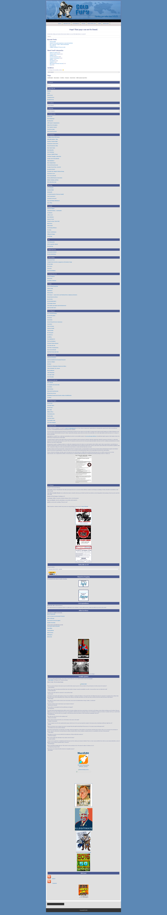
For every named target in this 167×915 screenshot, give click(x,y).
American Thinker (51, 361)
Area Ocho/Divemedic (52, 313)
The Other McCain (51, 345)
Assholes (52, 62)
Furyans (67, 77)
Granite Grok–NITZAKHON (53, 158)
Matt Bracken (50, 632)
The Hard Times (50, 418)
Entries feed (50, 95)
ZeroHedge (49, 236)
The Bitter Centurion (51, 280)
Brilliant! (52, 55)
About (59, 23)
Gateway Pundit (50, 328)
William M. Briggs (51, 234)
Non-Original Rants (51, 162)
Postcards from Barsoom (52, 164)
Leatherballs (76, 23)
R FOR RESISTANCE (51, 301)
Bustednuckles (50, 150)
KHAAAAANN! (53, 41)
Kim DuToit (49, 278)
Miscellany (106, 23)
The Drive (49, 268)
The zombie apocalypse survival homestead (56, 305)
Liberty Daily (50, 288)
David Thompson (51, 276)
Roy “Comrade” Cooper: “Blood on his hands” (59, 44)
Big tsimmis (52, 60)
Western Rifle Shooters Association (54, 177)
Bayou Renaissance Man (52, 145)
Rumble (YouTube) (51, 622)
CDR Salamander (51, 242)
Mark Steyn (49, 223)
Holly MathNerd (50, 160)
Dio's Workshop (50, 152)
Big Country (56, 77)
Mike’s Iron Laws (92, 23)
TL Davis (49, 229)
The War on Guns (51, 129)
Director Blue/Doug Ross (52, 286)
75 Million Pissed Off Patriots (53, 137)
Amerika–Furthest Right (52, 141)
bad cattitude (50, 382)
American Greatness (51, 357)
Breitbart (49, 364)
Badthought (50, 77)
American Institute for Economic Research (56, 359)
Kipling (83, 23)
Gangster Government (54, 58)
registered (70, 428)
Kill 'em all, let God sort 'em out (56, 63)
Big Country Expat (51, 147)
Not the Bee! (50, 407)
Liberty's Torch (50, 219)
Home (99, 23)
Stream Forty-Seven (51, 393)
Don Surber (49, 324)
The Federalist (50, 376)
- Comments (54, 883)
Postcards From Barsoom (52, 391)
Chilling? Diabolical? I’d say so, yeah (57, 47)
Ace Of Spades (50, 187)
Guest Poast (72, 77)
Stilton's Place (50, 411)
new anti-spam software (91, 436)
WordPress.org (50, 99)
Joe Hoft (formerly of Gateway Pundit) (55, 194)
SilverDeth (49, 636)
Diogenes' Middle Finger (52, 154)
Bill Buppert (49, 634)
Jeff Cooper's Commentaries (53, 122)
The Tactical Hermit (51, 175)
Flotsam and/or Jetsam (55, 54)
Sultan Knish (50, 225)
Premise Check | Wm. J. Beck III (54, 167)
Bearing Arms (50, 120)
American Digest (50, 208)
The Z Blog (49, 202)
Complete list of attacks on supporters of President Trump (59, 262)
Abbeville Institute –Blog (52, 139)
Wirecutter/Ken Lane (51, 182)
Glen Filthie (49, 628)
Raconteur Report (51, 169)
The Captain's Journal (52, 127)
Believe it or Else (53, 52)
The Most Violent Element (52, 343)
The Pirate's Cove (51, 173)
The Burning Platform (51, 227)
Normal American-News (52, 297)
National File (50, 292)
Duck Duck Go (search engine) (53, 620)
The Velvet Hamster (51, 422)
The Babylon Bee (51, 413)
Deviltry (62, 77)
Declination (49, 212)
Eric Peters (49, 266)
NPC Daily (49, 409)
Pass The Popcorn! (54, 56)
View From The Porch (52, 131)
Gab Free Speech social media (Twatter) (56, 616)
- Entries (53, 878)
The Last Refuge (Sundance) (53, 200)
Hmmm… (52, 59)
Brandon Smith (50, 189)
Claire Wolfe (50, 680)
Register (49, 90)
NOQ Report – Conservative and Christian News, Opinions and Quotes (62, 294)
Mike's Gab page (50, 618)
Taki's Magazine (50, 372)
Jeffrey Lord (50, 214)
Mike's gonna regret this (81, 77)
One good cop (53, 45)
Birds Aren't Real (51, 259)
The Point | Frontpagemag (52, 347)
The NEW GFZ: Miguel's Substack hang (55, 171)
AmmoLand (49, 116)
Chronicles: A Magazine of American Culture (56, 366)
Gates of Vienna (50, 326)
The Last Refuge (87, 852)
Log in (48, 93)
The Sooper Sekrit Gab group (53, 626)
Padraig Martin (50, 630)
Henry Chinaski (84, 506)
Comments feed (50, 97)
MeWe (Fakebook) (51, 614)
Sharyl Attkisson (50, 370)
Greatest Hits (66, 23)
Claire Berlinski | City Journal (53, 368)
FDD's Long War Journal (52, 244)
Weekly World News (51, 254)
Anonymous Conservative (52, 143)
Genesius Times (50, 405)
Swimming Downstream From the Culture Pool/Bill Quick (59, 395)
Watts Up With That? (51, 307)
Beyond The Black (51, 315)
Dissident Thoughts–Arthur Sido (54, 156)
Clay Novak (49, 319)
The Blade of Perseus (51, 198)
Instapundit (49, 192)
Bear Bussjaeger (50, 118)
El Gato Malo (50, 264)
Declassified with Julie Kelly (53, 384)
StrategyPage (50, 246)
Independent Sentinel (51, 252)
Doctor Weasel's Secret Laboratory (54, 321)
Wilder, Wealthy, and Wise (52, 179)
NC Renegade (50, 332)
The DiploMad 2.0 (51, 339)
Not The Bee (50, 299)
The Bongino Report (51, 303)
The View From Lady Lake (53, 351)
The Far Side (50, 416)
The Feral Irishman (51, 270)
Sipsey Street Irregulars (52, 125)
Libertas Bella (50, 330)
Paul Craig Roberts (51, 196)
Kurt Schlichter (50, 217)
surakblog (49, 336)
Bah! (51, 64)
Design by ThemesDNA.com (83, 913)
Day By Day (49, 403)
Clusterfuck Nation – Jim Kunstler (54, 210)
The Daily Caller (50, 374)
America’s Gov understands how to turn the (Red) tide (61, 43)
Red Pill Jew (50, 334)
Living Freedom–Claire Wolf (53, 221)
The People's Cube (51, 420)
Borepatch (49, 317)
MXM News (49, 290)
